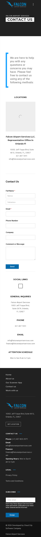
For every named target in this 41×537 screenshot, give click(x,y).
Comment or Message (15, 244)
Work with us (12, 390)
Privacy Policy (11, 475)
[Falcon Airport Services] (17, 4)
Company (9, 232)
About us (10, 379)
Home (8, 375)
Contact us (11, 387)
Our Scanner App (14, 383)
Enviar (12, 515)
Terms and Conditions (14, 481)
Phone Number (12, 221)
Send (12, 266)
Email (8, 209)
